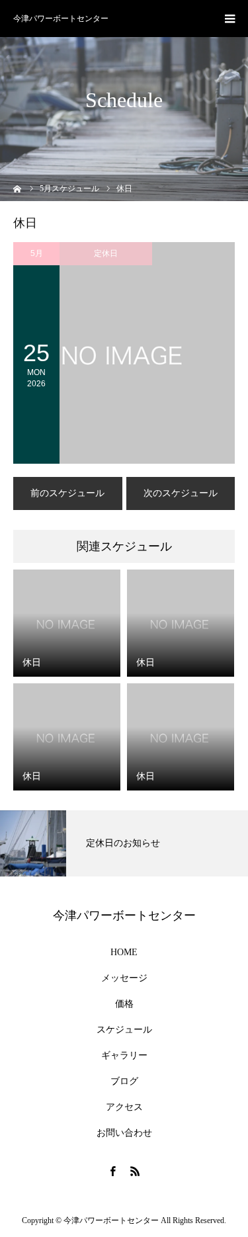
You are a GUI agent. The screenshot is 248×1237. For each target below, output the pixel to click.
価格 (124, 1004)
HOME (124, 952)
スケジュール (124, 1030)
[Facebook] (113, 1170)
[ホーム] (17, 187)
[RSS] (135, 1170)
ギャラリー (124, 1055)
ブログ (124, 1081)
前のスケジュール (67, 493)
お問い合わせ (124, 1133)
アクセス (124, 1107)
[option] (124, 843)
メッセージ (124, 978)
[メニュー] (229, 18)
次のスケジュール (181, 493)
